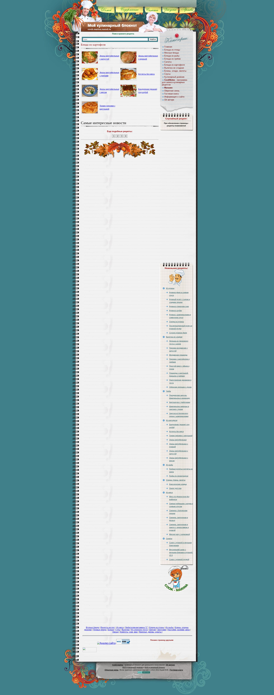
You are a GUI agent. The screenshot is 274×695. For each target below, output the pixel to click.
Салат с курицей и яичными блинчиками (180, 544)
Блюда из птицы (172, 50)
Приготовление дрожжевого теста (180, 381)
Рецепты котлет (108, 627)
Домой (109, 9)
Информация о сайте (174, 97)
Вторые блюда (92, 627)
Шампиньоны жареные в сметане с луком (179, 407)
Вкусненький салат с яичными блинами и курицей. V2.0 (181, 552)
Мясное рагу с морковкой (179, 534)
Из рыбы (169, 465)
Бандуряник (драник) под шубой (179, 426)
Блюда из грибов (172, 59)
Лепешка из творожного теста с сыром (178, 342)
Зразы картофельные (178, 440)
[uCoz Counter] (90, 651)
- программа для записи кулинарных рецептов (174, 82)
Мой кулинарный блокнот (112, 25)
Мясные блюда (171, 53)
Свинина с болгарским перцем (178, 512)
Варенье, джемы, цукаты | (150, 632)
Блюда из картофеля (174, 65)
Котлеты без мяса (146, 74)
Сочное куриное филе (178, 333)
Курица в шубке (175, 310)
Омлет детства (175, 488)
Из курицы (170, 288)
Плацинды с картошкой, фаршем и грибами (178, 374)
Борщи (111, 630)
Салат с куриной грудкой (179, 559)
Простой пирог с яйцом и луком (179, 367)
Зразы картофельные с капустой (178, 452)
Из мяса (169, 492)
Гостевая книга (171, 94)
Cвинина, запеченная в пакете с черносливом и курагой (179, 527)
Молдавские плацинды (178, 355)
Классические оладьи (178, 484)
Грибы (168, 391)
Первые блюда (99, 630)
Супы (117, 630)
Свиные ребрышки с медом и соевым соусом (181, 505)
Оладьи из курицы (176, 322)
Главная (168, 47)
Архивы (190, 9)
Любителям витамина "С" (136, 627)
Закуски (173, 9)
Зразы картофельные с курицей (178, 445)
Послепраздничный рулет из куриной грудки (180, 327)
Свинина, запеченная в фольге (178, 519)
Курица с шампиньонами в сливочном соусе (180, 316)
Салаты (155, 9)
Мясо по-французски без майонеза (179, 498)
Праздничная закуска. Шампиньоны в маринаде (179, 396)
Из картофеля (171, 420)
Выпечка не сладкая (174, 68)
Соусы (167, 74)
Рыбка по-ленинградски (178, 476)
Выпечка (126, 630)
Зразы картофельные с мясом (178, 459)
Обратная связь (171, 91)
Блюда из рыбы (171, 56)
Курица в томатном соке (179, 306)
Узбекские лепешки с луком (180, 387)
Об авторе (169, 100)
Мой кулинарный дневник (132, 667)
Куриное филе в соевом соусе (179, 293)
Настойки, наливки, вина (179, 630)
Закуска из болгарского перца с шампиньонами (178, 414)
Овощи (115, 632)
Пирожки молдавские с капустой (178, 349)
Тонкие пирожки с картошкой (180, 436)
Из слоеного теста (139, 630)
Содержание (132, 9)
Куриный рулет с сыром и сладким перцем (179, 300)
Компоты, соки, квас (129, 632)
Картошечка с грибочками (179, 402)
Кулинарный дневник (174, 77)
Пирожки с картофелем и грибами (179, 360)
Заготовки (161, 630)
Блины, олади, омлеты (175, 71)
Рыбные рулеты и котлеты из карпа (181, 470)
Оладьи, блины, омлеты (175, 480)
